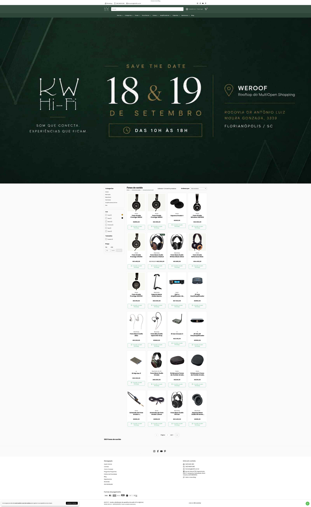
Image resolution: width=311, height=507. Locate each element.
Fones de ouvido (136, 190)
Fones (136, 15)
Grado (107, 192)
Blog (192, 15)
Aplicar (119, 250)
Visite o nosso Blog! (190, 477)
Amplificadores (164, 15)
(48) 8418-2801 (189, 464)
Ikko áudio (156, 331)
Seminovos (184, 15)
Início (128, 190)
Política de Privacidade (110, 474)
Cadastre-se (192, 9)
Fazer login (200, 9)
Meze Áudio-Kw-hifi (156, 371)
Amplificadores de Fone (111, 202)
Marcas (119, 15)
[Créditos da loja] (204, 503)
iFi (197, 292)
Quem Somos (108, 464)
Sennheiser (108, 200)
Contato (106, 466)
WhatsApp (109, 3)
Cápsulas (175, 15)
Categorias (128, 15)
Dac (106, 205)
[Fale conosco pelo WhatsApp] (307, 503)
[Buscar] (181, 9)
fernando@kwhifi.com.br (134, 3)
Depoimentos (108, 479)
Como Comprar (108, 469)
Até (112, 247)
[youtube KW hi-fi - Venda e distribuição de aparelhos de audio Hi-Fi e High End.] (203, 3)
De (106, 247)
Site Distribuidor (108, 484)
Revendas (107, 482)
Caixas (155, 15)
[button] (136, 227)
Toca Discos (145, 15)
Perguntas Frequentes (110, 471)
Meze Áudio (108, 197)
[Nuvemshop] (195, 503)
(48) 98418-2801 (120, 3)
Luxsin (177, 292)
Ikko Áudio (107, 194)
